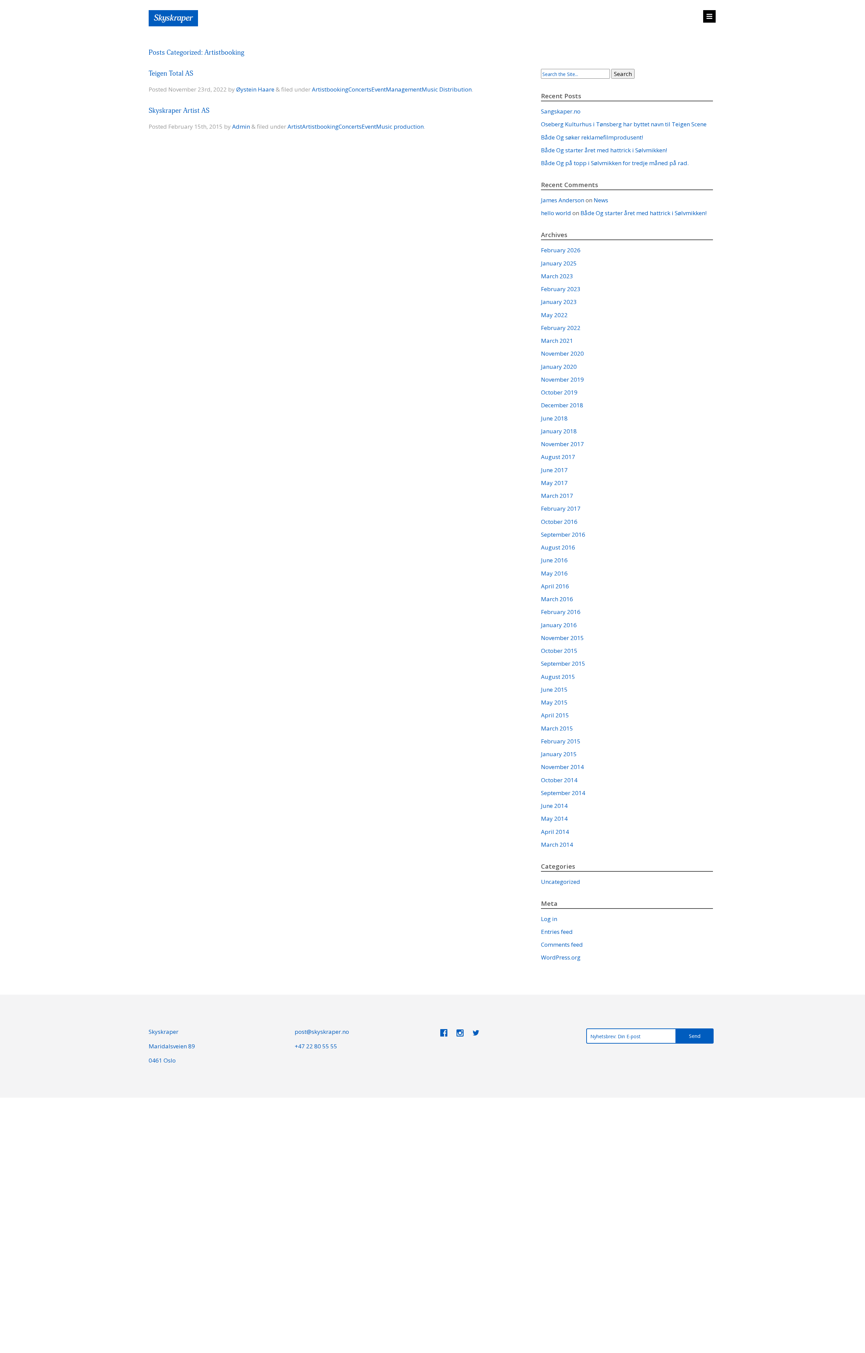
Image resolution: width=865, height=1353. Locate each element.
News (601, 200)
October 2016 (559, 522)
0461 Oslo (162, 1060)
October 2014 (559, 780)
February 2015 (560, 741)
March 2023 (557, 276)
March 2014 (557, 844)
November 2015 (562, 638)
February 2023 (560, 289)
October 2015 (559, 651)
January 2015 (559, 754)
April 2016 (555, 586)
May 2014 (554, 818)
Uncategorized (560, 882)
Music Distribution (447, 89)
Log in (549, 919)
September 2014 (563, 793)
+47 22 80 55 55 (316, 1046)
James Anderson (562, 200)
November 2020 (562, 353)
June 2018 (554, 418)
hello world (556, 213)
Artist (295, 126)
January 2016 (559, 625)
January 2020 (559, 367)
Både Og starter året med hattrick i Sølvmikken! (604, 150)
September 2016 (563, 534)
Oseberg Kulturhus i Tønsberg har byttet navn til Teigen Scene (624, 124)
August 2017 (558, 457)
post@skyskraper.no (322, 1032)
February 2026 (560, 250)
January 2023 (559, 302)
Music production (400, 126)
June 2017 (554, 470)
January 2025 (559, 263)
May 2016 (554, 573)
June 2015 (554, 689)
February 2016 (560, 612)
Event (378, 89)
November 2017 (562, 444)
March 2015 (557, 728)
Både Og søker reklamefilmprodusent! (592, 137)
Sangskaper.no (560, 111)
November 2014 (562, 767)
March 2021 (557, 340)
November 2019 (562, 379)
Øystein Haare (255, 89)
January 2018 (559, 431)
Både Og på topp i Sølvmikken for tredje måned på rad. (615, 163)
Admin (241, 126)
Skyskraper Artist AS (179, 110)
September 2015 (563, 663)
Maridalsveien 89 (172, 1046)
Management (404, 89)
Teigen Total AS (171, 73)
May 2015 (554, 702)
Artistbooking (330, 89)
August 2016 (558, 547)
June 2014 (554, 806)
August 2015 (558, 677)
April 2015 (555, 715)
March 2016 (557, 599)
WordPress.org (560, 957)
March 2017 (557, 496)
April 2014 (555, 832)
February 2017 (560, 508)
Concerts (359, 89)
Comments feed (562, 944)
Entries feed (557, 932)
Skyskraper (163, 1032)
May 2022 (554, 315)
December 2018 (562, 405)
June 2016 (554, 560)
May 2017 (554, 483)
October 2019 (559, 392)
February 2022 (560, 328)
